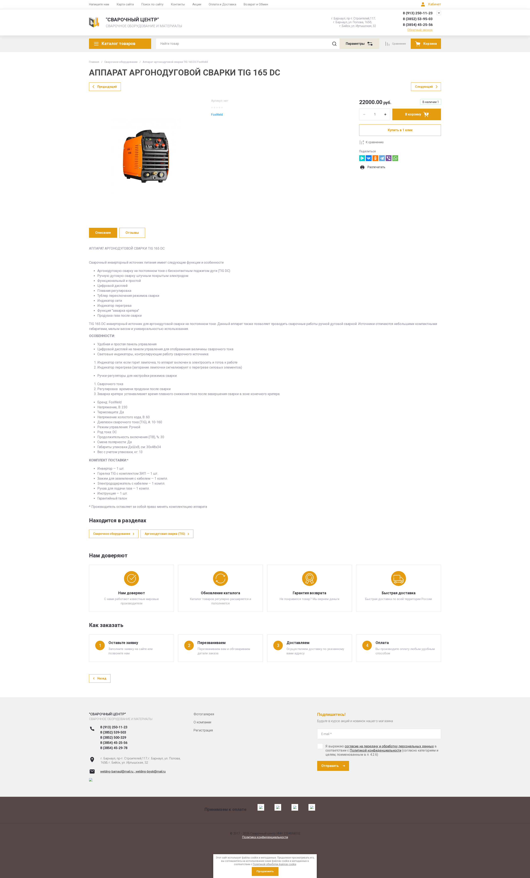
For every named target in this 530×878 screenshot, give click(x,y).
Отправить (330, 766)
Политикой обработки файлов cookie (274, 864)
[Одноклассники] (375, 158)
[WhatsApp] (395, 158)
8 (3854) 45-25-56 (418, 25)
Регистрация (203, 730)
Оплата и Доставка (222, 4)
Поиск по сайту (152, 4)
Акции (196, 4)
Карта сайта (125, 4)
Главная (94, 61)
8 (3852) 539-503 (113, 732)
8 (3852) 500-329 (113, 737)
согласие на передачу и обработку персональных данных (389, 746)
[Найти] (334, 44)
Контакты (178, 4)
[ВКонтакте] (369, 158)
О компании (202, 722)
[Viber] (388, 158)
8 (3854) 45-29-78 (113, 747)
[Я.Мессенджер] (362, 158)
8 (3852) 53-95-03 (418, 19)
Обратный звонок (420, 30)
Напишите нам (99, 4)
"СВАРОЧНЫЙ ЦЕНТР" (132, 20)
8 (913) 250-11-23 (418, 13)
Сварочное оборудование (120, 61)
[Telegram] (382, 158)
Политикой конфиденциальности (375, 750)
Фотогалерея (204, 714)
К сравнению (375, 142)
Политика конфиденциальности (265, 837)
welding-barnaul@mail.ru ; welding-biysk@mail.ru (133, 771)
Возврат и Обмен (256, 4)
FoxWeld (217, 114)
